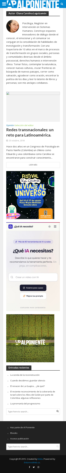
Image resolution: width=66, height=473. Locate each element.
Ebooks (13, 433)
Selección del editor (24, 125)
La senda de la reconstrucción (25, 374)
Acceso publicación (19, 438)
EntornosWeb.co (32, 462)
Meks (40, 459)
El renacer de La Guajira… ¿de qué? (27, 386)
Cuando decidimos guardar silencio (27, 380)
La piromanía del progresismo (25, 403)
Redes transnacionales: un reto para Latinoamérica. (30, 132)
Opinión (10, 125)
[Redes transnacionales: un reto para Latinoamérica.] (33, 106)
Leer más (33, 165)
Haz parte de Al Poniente (22, 427)
